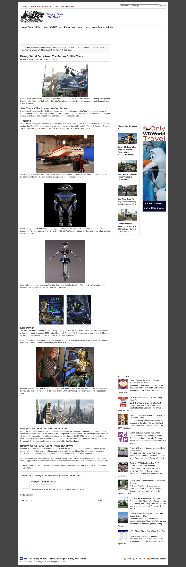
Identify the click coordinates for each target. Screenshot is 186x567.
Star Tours (103, 47)
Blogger (163, 559)
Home (24, 6)
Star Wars (25, 50)
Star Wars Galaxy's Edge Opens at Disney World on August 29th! (127, 201)
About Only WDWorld (41, 6)
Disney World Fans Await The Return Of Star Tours (51, 56)
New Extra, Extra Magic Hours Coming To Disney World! (127, 177)
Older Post (26, 500)
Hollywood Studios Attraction (80, 47)
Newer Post (103, 500)
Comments (140, 559)
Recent (95, 47)
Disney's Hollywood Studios (40, 47)
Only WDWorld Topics (65, 6)
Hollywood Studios (59, 47)
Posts (129, 559)
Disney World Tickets (31, 27)
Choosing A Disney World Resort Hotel (145, 498)
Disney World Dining (52, 27)
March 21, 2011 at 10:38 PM (41, 485)
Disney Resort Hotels (73, 27)
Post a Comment (26, 495)
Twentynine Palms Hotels (41, 482)
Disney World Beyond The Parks (99, 27)
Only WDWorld (44, 562)
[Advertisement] (90, 35)
